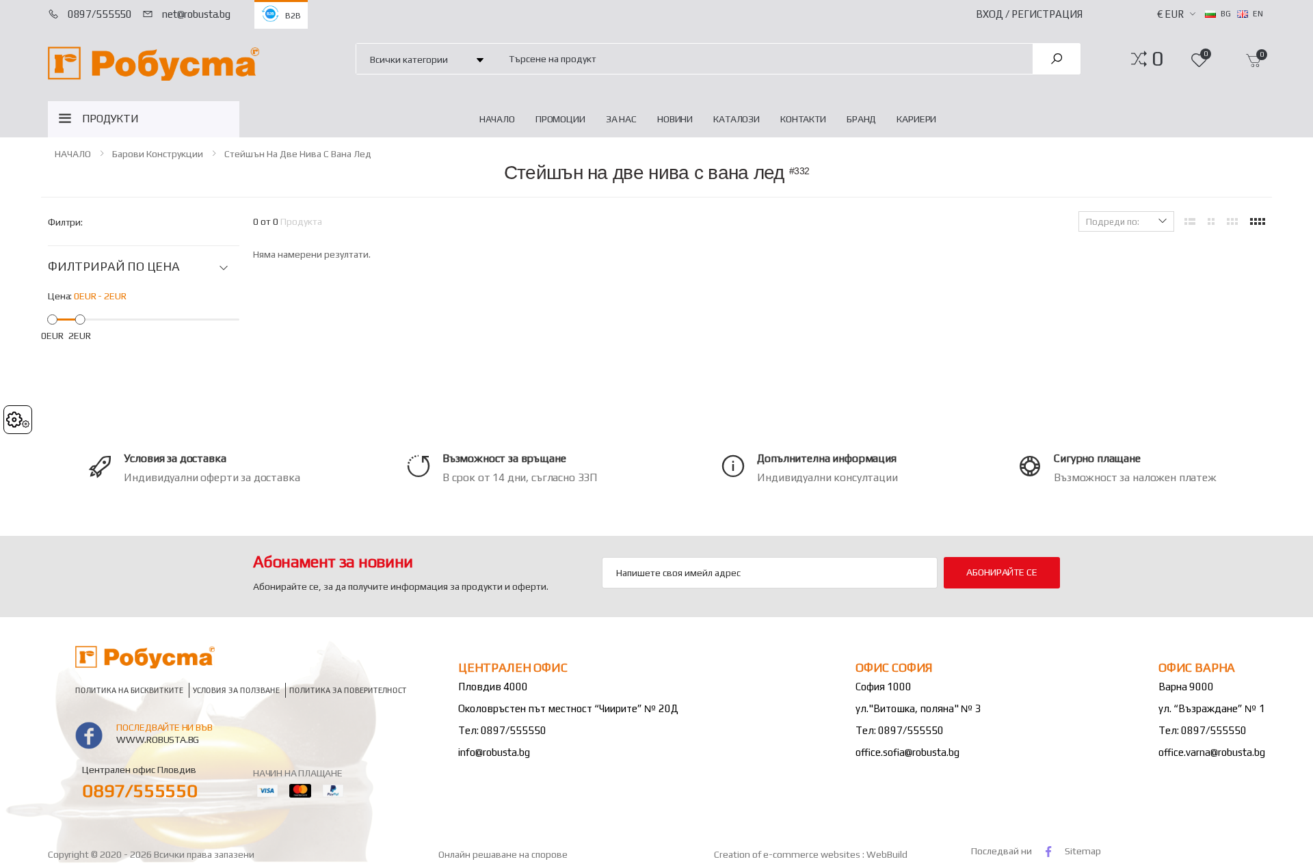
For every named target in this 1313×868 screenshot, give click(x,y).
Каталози (736, 118)
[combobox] (763, 58)
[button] (1157, 59)
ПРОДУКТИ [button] (110, 118)
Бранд (861, 118)
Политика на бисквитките (129, 690)
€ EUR (1170, 14)
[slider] (52, 319)
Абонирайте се (1001, 572)
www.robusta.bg (157, 739)
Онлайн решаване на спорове (503, 854)
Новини (675, 118)
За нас (621, 118)
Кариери (916, 118)
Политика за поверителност (348, 690)
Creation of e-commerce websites (788, 854)
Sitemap (1083, 851)
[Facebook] (1048, 851)
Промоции (560, 118)
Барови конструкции (157, 153)
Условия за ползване (236, 690)
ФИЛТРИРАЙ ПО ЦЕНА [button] (114, 266)
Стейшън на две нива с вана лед (297, 153)
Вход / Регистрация (1029, 14)
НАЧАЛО (497, 118)
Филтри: (65, 222)
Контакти (803, 118)
